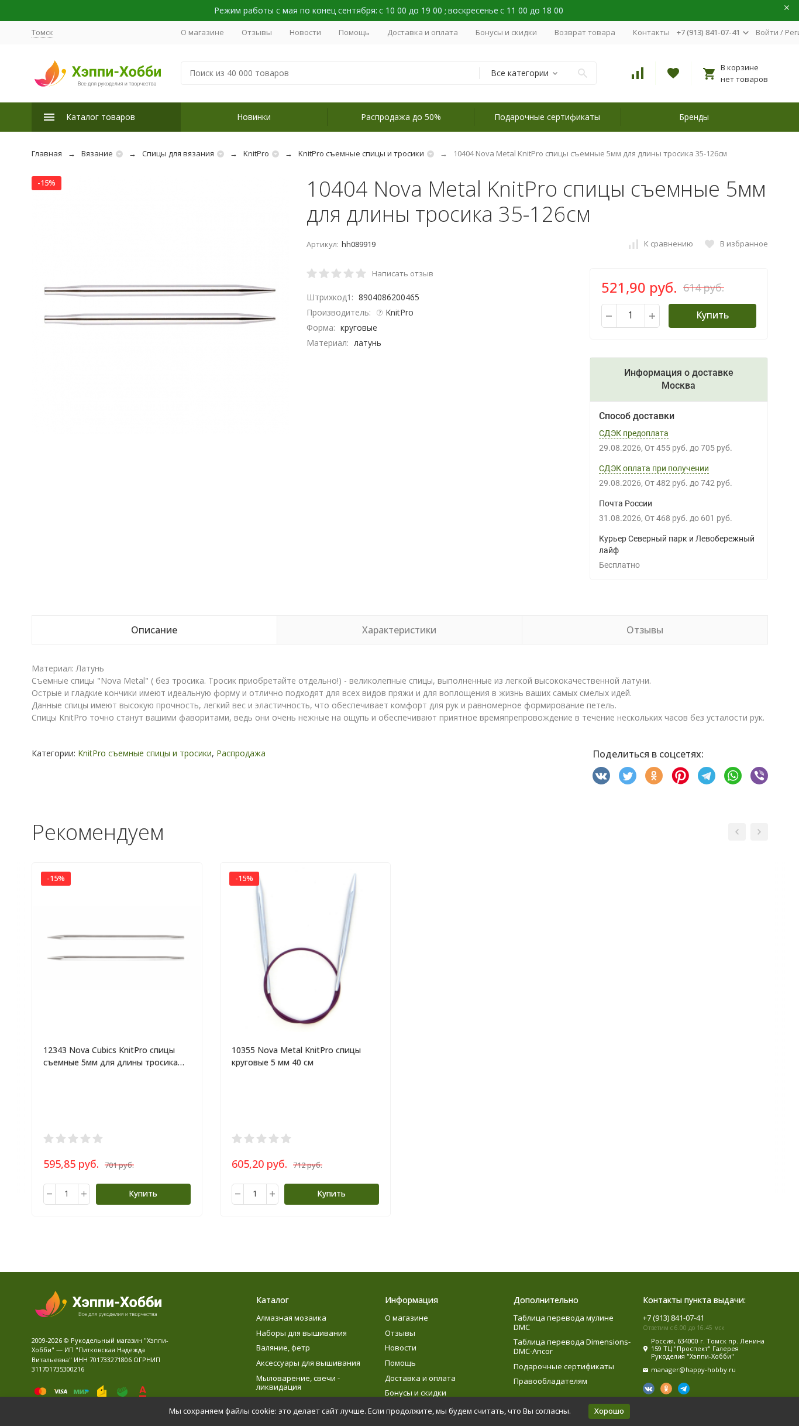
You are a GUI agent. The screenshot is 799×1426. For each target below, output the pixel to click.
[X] (627, 775)
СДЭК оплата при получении (654, 468)
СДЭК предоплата (634, 433)
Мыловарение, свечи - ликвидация (298, 1383)
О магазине (202, 32)
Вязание (97, 153)
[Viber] (759, 775)
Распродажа (241, 753)
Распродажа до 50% (401, 116)
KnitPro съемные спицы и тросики (361, 153)
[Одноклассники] (654, 775)
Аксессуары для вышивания (308, 1363)
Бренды (694, 116)
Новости (305, 32)
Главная (47, 153)
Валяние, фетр (283, 1347)
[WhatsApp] (733, 775)
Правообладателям (550, 1381)
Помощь (354, 32)
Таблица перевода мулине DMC (564, 1322)
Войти (767, 32)
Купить (712, 314)
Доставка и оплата (422, 32)
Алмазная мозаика (291, 1317)
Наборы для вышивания (301, 1333)
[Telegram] (706, 775)
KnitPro (256, 153)
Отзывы (257, 32)
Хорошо (609, 1411)
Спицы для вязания (178, 153)
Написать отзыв (402, 273)
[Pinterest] (680, 775)
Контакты (651, 32)
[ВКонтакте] (601, 775)
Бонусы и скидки (506, 32)
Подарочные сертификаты (547, 116)
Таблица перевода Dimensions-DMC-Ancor (572, 1346)
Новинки (254, 116)
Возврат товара (585, 32)
